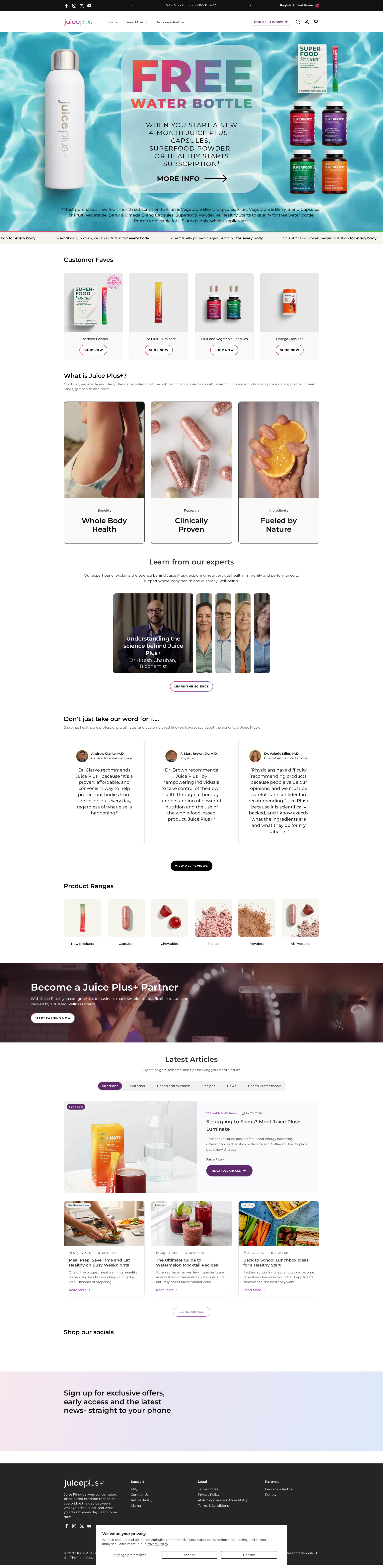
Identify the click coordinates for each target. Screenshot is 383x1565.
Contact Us (140, 1495)
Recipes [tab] (208, 1086)
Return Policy (141, 1500)
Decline (249, 1555)
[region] (191, 792)
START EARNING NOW (53, 1018)
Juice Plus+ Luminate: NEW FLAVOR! (191, 5)
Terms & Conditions (213, 1505)
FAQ (134, 1489)
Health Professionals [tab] (264, 1086)
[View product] (306, 21)
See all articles (191, 1312)
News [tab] (231, 1086)
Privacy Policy (208, 1495)
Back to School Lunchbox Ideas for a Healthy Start (275, 1262)
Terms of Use (208, 1489)
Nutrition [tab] (137, 1086)
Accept (189, 1555)
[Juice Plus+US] (80, 23)
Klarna (136, 1505)
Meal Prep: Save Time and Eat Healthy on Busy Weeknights (99, 1262)
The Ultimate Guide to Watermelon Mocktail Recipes (187, 1262)
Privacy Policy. (158, 1544)
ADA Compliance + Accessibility (223, 1500)
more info (157, 165)
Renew (270, 1495)
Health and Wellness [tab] (173, 1086)
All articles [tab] (110, 1086)
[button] (271, 22)
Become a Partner (279, 1489)
